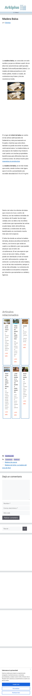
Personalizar (16, 688)
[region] (16, 682)
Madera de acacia (11, 462)
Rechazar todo (16, 692)
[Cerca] (30, 669)
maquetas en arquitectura (11, 161)
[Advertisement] (16, 43)
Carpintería (8, 459)
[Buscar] (25, 529)
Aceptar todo (16, 684)
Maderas (16, 459)
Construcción (9, 456)
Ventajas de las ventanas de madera (7, 381)
